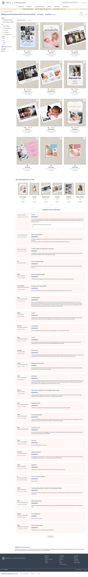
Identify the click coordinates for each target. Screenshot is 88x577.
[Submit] (79, 2)
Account (75, 557)
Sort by (81, 12)
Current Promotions (63, 564)
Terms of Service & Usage (24, 573)
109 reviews (53, 14)
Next (85, 192)
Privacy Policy (32, 573)
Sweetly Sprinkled (19, 479)
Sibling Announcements (21, 19)
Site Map (38, 573)
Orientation (3, 48)
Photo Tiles (56, 6)
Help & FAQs (76, 560)
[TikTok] (1, 569)
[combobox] (71, 2)
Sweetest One (19, 289)
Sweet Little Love (19, 504)
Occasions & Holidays (39, 6)
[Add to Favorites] (37, 24)
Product (2, 18)
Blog (60, 560)
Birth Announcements (8, 11)
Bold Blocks (18, 316)
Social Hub (61, 559)
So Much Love (19, 406)
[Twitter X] (3, 569)
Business (49, 6)
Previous (17, 192)
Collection (3, 36)
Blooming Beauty (19, 443)
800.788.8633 (78, 569)
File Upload (76, 559)
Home (2, 11)
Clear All (29, 19)
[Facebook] (4, 569)
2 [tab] (51, 205)
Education (46, 562)
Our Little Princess (19, 528)
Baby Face (18, 393)
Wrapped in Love (19, 468)
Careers (60, 562)
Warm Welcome (19, 277)
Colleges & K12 (66, 6)
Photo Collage (19, 340)
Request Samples (77, 562)
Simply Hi (18, 366)
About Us (61, 557)
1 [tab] (50, 205)
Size (2, 24)
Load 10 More (50, 536)
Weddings (29, 6)
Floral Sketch (19, 455)
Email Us (85, 569)
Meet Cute (18, 329)
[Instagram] (7, 569)
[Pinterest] (6, 569)
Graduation (21, 6)
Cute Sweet (18, 379)
